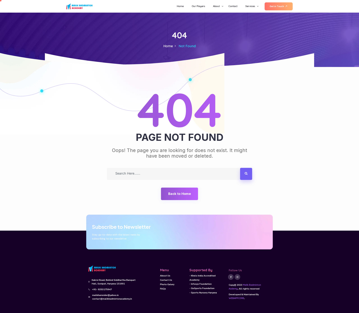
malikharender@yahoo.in (105, 295)
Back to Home (179, 194)
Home (168, 46)
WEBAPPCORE (236, 298)
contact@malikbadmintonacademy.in (112, 298)
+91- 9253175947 (102, 289)
